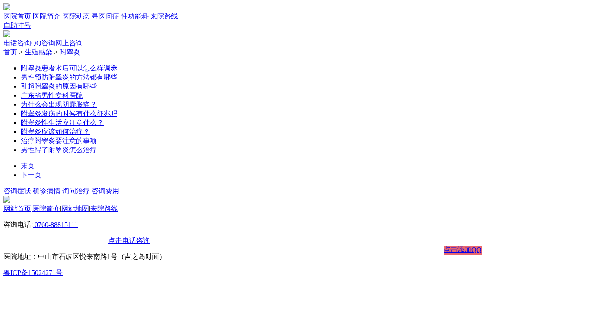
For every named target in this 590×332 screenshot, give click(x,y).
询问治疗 (76, 191)
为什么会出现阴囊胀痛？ (59, 104)
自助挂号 (17, 25)
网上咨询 (69, 43)
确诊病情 (46, 191)
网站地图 (75, 208)
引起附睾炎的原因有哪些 (59, 86)
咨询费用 (105, 191)
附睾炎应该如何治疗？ (55, 131)
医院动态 (76, 16)
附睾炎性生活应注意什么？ (62, 122)
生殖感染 (38, 52)
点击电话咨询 (129, 240)
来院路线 (164, 16)
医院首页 (17, 16)
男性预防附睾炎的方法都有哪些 (69, 77)
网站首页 (17, 208)
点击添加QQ (463, 249)
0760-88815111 (55, 224)
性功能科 (135, 16)
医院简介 (46, 16)
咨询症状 (17, 191)
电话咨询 (17, 43)
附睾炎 (70, 52)
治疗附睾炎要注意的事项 (59, 140)
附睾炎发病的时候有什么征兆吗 (69, 113)
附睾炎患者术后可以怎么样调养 (69, 68)
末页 (28, 165)
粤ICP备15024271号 (33, 272)
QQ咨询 (43, 43)
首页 (10, 52)
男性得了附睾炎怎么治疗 (59, 149)
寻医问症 (105, 16)
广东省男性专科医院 (52, 95)
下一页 (31, 175)
